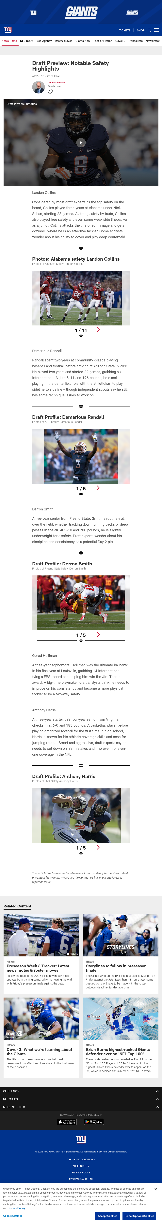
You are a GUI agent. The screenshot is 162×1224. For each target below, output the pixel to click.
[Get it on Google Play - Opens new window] (94, 1124)
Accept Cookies (107, 1215)
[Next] (98, 329)
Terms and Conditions (81, 1159)
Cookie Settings (13, 1215)
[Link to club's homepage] (8, 28)
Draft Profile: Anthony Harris (63, 776)
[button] (81, 142)
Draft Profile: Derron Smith (62, 563)
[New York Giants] (81, 1140)
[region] (81, 1203)
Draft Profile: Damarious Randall (68, 417)
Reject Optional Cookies (139, 1215)
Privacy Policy (81, 1172)
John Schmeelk (56, 82)
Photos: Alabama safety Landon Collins (76, 259)
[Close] (155, 1189)
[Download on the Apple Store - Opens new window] (67, 1122)
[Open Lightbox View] (81, 307)
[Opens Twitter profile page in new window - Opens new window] (50, 91)
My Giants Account (81, 1179)
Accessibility (81, 1166)
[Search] (149, 30)
